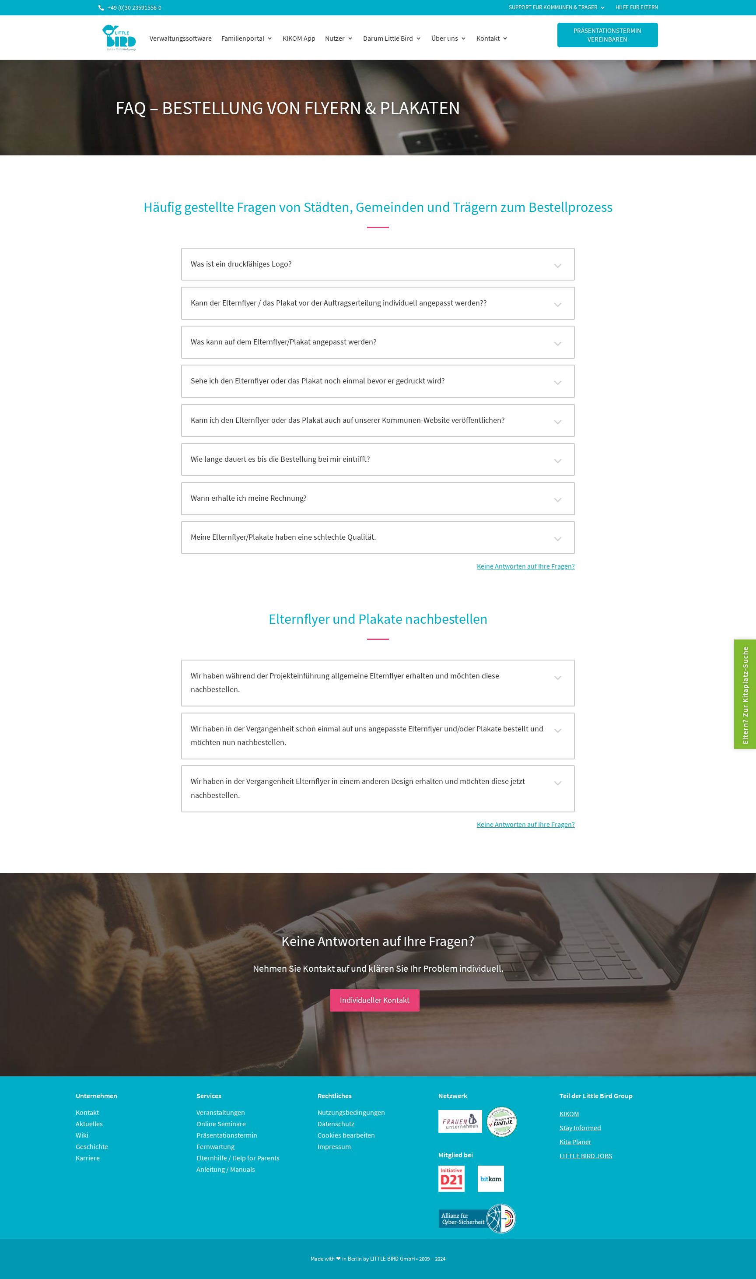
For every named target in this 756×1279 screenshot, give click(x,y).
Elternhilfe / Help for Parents (238, 1157)
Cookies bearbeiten (346, 1135)
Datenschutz (336, 1123)
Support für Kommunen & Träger (553, 7)
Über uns (444, 38)
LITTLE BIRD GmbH (392, 1258)
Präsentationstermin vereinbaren (607, 34)
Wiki (82, 1135)
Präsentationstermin (226, 1135)
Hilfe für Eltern (637, 7)
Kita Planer (576, 1141)
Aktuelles (89, 1123)
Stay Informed (580, 1127)
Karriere (88, 1157)
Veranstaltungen (220, 1112)
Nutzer (335, 38)
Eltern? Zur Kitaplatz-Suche (745, 695)
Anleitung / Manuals (225, 1169)
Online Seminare (221, 1123)
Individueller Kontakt (375, 1000)
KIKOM (569, 1113)
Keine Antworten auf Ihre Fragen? (526, 566)
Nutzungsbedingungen (351, 1112)
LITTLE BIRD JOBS (586, 1155)
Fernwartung (215, 1146)
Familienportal (242, 38)
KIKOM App (299, 38)
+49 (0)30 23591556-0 (134, 7)
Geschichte (92, 1146)
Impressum (334, 1146)
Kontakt (488, 38)
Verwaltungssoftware (181, 38)
